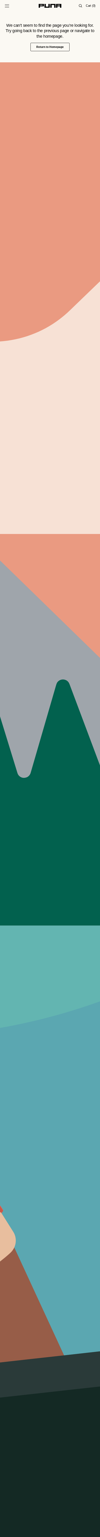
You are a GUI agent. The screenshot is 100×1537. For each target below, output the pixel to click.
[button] (7, 6)
